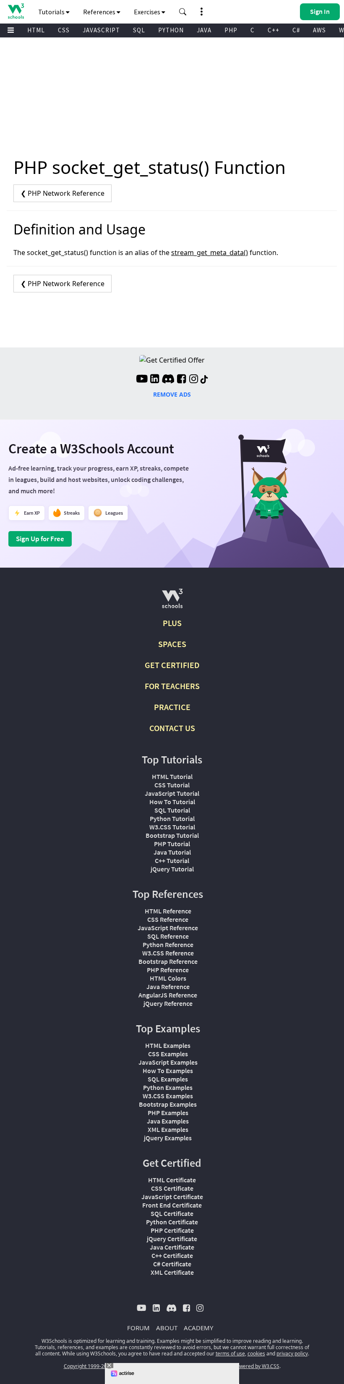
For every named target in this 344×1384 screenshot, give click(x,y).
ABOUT (166, 1327)
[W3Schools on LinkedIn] (154, 379)
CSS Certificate (172, 1188)
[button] (182, 11)
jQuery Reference (168, 1003)
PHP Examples (168, 1112)
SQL (139, 30)
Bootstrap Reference (168, 961)
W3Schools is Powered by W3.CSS (240, 1366)
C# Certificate (172, 1264)
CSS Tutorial (172, 785)
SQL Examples (168, 1079)
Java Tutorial (172, 852)
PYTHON (171, 30)
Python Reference (168, 944)
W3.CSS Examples (168, 1096)
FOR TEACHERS (172, 686)
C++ (273, 30)
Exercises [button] (148, 12)
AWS (319, 30)
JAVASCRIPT (101, 30)
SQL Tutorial (172, 810)
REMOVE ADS (172, 394)
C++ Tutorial (172, 860)
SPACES (172, 644)
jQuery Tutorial (172, 869)
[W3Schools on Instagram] (193, 379)
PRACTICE (172, 707)
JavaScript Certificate (172, 1196)
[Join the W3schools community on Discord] (168, 379)
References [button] (100, 12)
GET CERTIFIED (172, 665)
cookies (256, 1353)
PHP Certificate (172, 1230)
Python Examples (168, 1087)
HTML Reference (168, 911)
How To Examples (168, 1070)
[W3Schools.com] (172, 602)
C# (296, 30)
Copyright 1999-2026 (88, 1366)
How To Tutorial (172, 801)
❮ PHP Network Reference (62, 193)
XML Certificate (172, 1272)
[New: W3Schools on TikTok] (204, 379)
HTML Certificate (172, 1180)
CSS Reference (167, 919)
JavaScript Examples (168, 1062)
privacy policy (292, 1353)
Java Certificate (172, 1247)
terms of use (230, 1353)
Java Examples (168, 1121)
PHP (230, 30)
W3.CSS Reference (168, 953)
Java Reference (168, 986)
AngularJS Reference (167, 995)
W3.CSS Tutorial (172, 827)
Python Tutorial (172, 818)
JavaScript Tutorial (172, 793)
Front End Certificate (172, 1205)
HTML (36, 30)
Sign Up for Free (40, 538)
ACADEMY (198, 1327)
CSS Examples (168, 1054)
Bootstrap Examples (168, 1104)
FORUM (138, 1327)
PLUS (172, 623)
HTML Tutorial (172, 776)
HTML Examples (167, 1045)
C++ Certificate (172, 1255)
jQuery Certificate (172, 1238)
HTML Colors (168, 978)
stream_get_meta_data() (209, 252)
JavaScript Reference (168, 928)
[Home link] (15, 11)
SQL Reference (168, 936)
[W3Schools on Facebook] (181, 379)
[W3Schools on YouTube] (142, 379)
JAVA (204, 30)
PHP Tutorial (172, 843)
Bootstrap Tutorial (172, 835)
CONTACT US (172, 728)
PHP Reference (168, 970)
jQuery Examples (168, 1138)
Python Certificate (172, 1222)
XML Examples (168, 1129)
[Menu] (11, 30)
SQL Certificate (172, 1213)
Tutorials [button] (52, 12)
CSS (64, 30)
